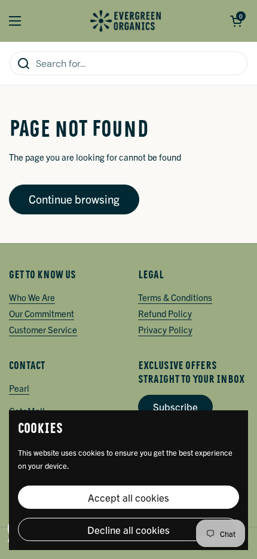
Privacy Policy (165, 329)
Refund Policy (165, 313)
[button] (236, 21)
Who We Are (32, 297)
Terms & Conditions (175, 297)
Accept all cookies (128, 497)
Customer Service (43, 329)
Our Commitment (41, 313)
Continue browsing (74, 199)
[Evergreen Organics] (125, 21)
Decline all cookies (128, 529)
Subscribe (175, 406)
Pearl (19, 388)
